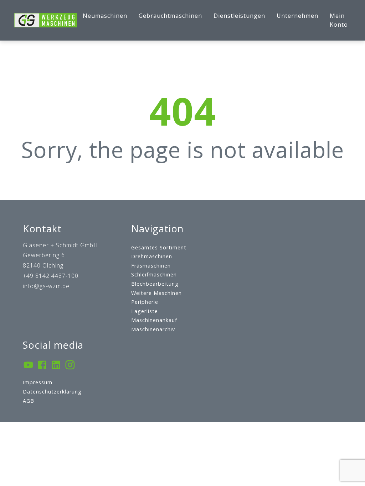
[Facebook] (42, 365)
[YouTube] (28, 365)
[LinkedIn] (56, 365)
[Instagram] (70, 365)
